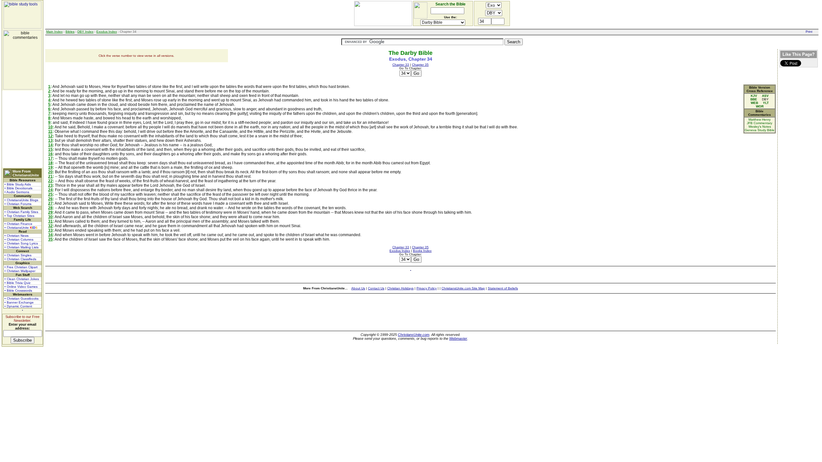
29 (50, 212)
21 (50, 176)
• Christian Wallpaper (19, 271)
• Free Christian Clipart (21, 267)
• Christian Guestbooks (21, 298)
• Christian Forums (17, 204)
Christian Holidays (400, 288)
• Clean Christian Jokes (21, 279)
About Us (358, 288)
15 (50, 149)
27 (50, 203)
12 (50, 136)
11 (50, 131)
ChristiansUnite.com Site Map (463, 288)
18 (50, 163)
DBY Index (85, 31)
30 (50, 217)
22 (50, 181)
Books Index (422, 250)
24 (50, 190)
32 (50, 226)
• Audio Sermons (16, 192)
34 (50, 235)
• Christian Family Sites (21, 212)
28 (50, 208)
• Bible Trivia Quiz (17, 283)
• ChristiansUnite (21, 227)
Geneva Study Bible (759, 130)
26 (50, 199)
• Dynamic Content (18, 306)
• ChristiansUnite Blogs (21, 200)
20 (50, 172)
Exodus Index (106, 31)
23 (50, 185)
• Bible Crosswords (18, 290)
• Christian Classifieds (20, 259)
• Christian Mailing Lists (21, 247)
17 (50, 158)
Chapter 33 (400, 64)
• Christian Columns (18, 239)
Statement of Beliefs (503, 288)
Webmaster (458, 338)
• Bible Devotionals (18, 188)
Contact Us (376, 288)
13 (50, 140)
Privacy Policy (426, 288)
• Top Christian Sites (19, 216)
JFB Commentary (759, 123)
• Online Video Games (21, 286)
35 (50, 239)
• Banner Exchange (19, 302)
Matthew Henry (759, 119)
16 (50, 154)
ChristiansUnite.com (413, 335)
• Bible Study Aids (17, 184)
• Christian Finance (18, 224)
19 (50, 167)
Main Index (54, 31)
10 (50, 127)
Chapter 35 (420, 64)
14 (50, 145)
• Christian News (16, 235)
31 (50, 221)
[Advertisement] (22, 128)
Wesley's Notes (759, 126)
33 (50, 230)
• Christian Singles (17, 255)
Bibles (70, 31)
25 (50, 194)
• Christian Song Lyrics (21, 243)
